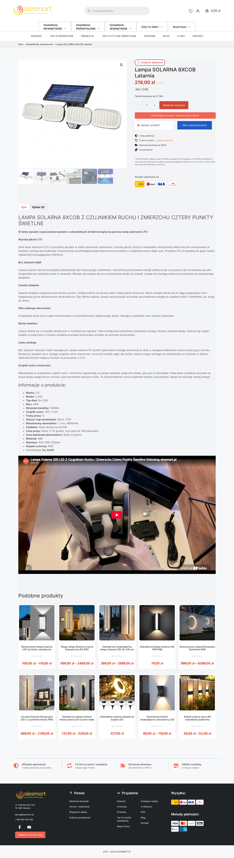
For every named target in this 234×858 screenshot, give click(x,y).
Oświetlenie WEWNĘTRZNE (52, 26)
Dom (20, 44)
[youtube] (29, 827)
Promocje (87, 36)
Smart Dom (179, 26)
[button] (121, 65)
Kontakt (198, 36)
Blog (166, 36)
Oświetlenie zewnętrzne (39, 44)
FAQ (143, 812)
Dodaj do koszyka (174, 105)
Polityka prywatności (80, 817)
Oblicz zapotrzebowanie (194, 125)
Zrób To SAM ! (150, 26)
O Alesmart (146, 806)
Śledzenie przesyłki (79, 801)
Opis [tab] (24, 207)
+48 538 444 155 (24, 819)
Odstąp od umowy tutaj (30, 835)
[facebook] (19, 827)
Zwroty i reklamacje (79, 806)
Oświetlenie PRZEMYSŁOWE (86, 26)
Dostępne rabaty (149, 801)
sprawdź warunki (164, 140)
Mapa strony (123, 826)
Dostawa (149, 36)
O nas (181, 36)
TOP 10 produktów (61, 36)
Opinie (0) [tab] (38, 207)
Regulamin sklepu (78, 812)
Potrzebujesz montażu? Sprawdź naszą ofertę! (175, 115)
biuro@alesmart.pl (24, 814)
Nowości (36, 36)
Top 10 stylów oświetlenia (119, 36)
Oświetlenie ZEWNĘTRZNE (118, 26)
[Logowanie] (198, 11)
